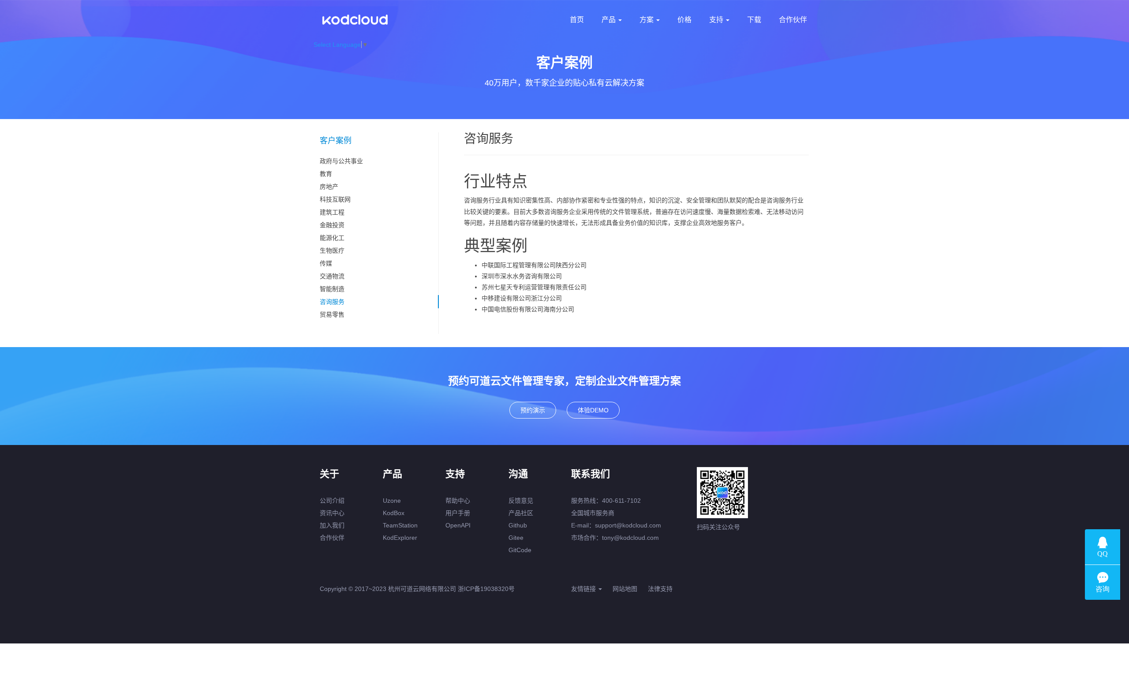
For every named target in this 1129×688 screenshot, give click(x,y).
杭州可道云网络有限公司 (422, 588)
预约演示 (532, 410)
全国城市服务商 (592, 512)
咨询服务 (332, 301)
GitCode (519, 549)
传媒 (326, 263)
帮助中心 (457, 500)
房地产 (329, 186)
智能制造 (332, 288)
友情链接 (584, 588)
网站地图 (625, 588)
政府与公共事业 (341, 161)
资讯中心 (332, 512)
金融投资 (332, 224)
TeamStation (400, 525)
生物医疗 (332, 250)
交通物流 (332, 276)
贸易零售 (332, 314)
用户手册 (457, 512)
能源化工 (332, 237)
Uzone (392, 500)
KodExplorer (400, 537)
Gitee (515, 537)
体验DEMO (593, 410)
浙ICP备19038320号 (486, 588)
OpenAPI (458, 525)
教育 (326, 173)
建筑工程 (332, 212)
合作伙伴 (332, 537)
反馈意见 (520, 500)
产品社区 (520, 512)
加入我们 (332, 525)
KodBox (393, 512)
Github (517, 525)
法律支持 (660, 588)
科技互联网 (335, 199)
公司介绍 (332, 500)
